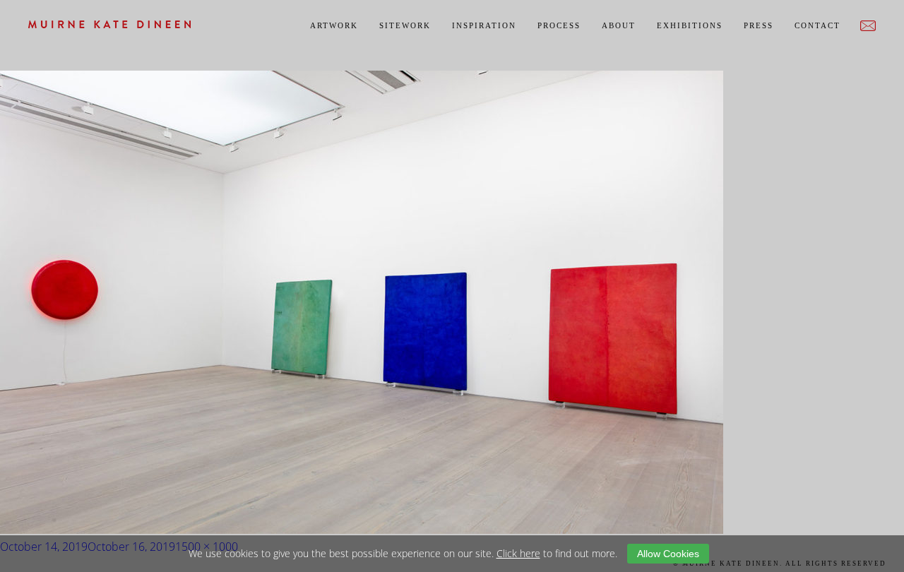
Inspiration (484, 25)
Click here (518, 553)
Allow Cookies (668, 553)
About (619, 25)
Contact (817, 25)
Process (559, 25)
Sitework (405, 25)
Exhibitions (689, 25)
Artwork (334, 25)
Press (758, 25)
